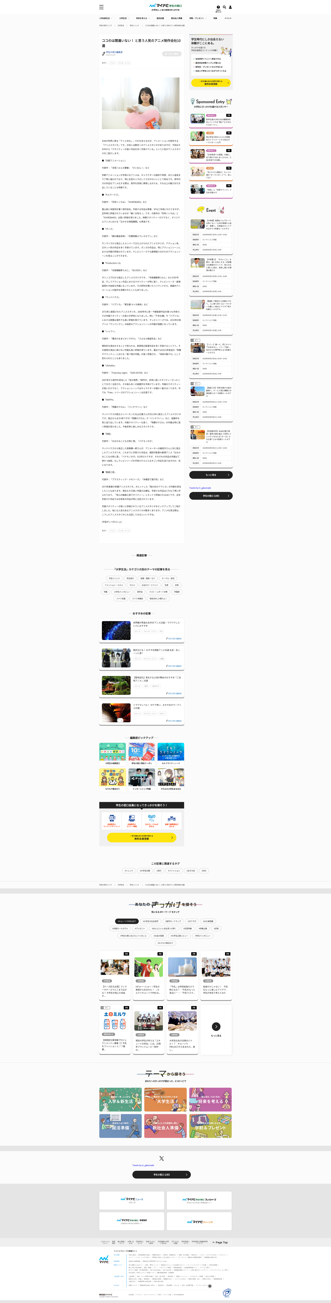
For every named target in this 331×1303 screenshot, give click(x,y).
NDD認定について (186, 1242)
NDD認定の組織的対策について (200, 1242)
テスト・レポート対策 (158, 592)
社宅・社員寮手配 (187, 1285)
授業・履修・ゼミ (148, 578)
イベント (228, 18)
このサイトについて (105, 1242)
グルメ (132, 585)
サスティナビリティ (150, 1294)
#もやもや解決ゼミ (165, 943)
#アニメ (137, 631)
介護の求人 (132, 1281)
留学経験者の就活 (144, 1255)
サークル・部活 (168, 578)
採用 (159, 1294)
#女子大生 (191, 871)
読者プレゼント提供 (150, 1242)
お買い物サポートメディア (199, 1270)
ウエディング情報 (165, 1267)
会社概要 (131, 1294)
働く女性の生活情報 (135, 1267)
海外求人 (194, 1255)
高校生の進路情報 (134, 1261)
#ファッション (174, 871)
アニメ (112, 63)
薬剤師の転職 (156, 1279)
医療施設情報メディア (181, 1270)
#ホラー (162, 713)
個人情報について (121, 1242)
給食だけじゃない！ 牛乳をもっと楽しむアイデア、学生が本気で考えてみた (215, 990)
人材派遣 (131, 1276)
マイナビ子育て (205, 1267)
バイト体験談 (137, 598)
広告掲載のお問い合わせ (163, 1242)
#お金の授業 (159, 936)
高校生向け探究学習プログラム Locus (155, 1261)
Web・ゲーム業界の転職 (145, 1276)
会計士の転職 (209, 1276)
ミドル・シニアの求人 (143, 1257)
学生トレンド (134, 25)
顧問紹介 (147, 1279)
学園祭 (177, 592)
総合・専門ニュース (151, 1265)
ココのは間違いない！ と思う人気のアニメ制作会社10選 (165, 25)
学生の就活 (132, 1255)
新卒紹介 (171, 1276)
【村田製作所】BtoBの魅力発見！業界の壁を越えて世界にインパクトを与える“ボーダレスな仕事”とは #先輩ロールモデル (218, 436)
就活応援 (160, 18)
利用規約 (113, 1242)
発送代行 (161, 1285)
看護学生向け (156, 1255)
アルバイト (222, 1255)
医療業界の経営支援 (144, 1281)
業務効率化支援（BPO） (148, 1285)
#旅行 (146, 686)
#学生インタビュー (203, 936)
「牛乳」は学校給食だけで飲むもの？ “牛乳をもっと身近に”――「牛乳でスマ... (182, 990)
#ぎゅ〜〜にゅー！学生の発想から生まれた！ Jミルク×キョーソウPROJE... (148, 990)
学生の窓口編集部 (114, 52)
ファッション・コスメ (114, 585)
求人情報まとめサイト (136, 1265)
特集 (215, 18)
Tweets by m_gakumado (200, 488)
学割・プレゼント (196, 18)
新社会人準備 (176, 18)
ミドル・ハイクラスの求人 (208, 1255)
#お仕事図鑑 (208, 921)
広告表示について (140, 1242)
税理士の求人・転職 (135, 1279)
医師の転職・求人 (194, 1279)
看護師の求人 (167, 1279)
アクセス (138, 1294)
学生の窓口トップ (105, 25)
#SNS (204, 871)
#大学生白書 (145, 871)
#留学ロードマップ (173, 921)
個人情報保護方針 (179, 1294)
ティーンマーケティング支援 (197, 1265)
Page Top (222, 1242)
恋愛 (166, 585)
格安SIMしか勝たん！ (158, 598)
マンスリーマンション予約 (218, 1270)
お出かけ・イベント (150, 585)
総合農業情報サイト (191, 1267)
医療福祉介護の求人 (210, 1257)
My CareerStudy (155, 1270)
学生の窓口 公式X (211, 496)
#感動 (162, 659)
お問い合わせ (131, 1242)
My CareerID (167, 1270)
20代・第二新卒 (160, 1276)
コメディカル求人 (180, 1279)
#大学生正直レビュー (179, 936)
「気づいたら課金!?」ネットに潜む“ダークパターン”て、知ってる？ (218, 175)
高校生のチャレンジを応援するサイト (173, 1265)
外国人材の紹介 (159, 1281)
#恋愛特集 (187, 928)
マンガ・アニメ (124, 63)
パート (131, 1257)
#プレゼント (140, 928)
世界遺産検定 (177, 1267)
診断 (177, 585)
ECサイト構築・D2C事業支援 (138, 1270)
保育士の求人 (206, 1279)
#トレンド (129, 871)
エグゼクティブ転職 (196, 1276)
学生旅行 (130, 578)
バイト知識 (120, 598)
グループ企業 (167, 1294)
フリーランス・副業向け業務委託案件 (190, 1257)
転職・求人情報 (184, 1255)
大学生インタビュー (122, 592)
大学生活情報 (213, 1265)
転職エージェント (181, 1276)
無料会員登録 (141, 837)
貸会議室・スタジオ (172, 1285)
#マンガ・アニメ (150, 631)
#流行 (159, 871)
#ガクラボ (192, 921)
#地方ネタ (155, 686)
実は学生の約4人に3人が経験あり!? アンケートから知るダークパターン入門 (218, 139)
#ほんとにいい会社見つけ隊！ (164, 928)
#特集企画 (203, 928)
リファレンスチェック (203, 1285)
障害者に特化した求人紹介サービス (163, 1257)
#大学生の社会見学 (150, 921)
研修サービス (133, 1285)
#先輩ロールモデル (120, 928)
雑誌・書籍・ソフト (150, 1267)
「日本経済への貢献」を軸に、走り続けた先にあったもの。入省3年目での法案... (218, 157)
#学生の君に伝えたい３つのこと (133, 936)
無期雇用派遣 (218, 1279)
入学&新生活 (104, 18)
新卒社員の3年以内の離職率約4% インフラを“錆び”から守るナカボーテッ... (218, 122)
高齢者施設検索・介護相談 (165, 1272)
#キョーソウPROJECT (127, 921)
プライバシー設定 (175, 1242)
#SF (161, 631)
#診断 (216, 928)
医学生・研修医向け (169, 1255)
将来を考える (141, 18)
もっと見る (211, 475)
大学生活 (123, 18)
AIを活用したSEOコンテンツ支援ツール (141, 1272)
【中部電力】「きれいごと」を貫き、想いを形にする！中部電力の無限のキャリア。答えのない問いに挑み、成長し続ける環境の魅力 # (218, 265)
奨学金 (140, 592)
